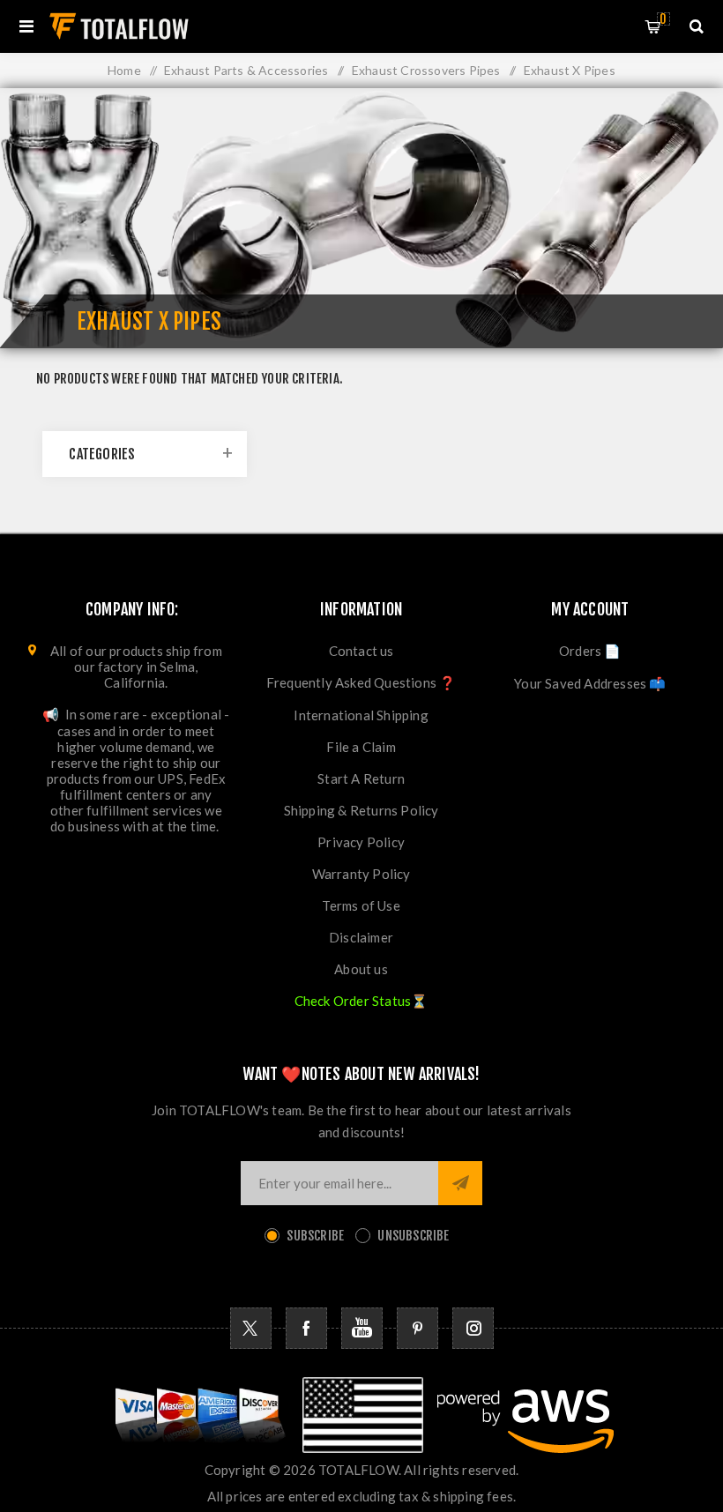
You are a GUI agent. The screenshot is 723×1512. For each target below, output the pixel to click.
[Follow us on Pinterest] (417, 1328)
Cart (663, 18)
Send (460, 1183)
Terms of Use (360, 905)
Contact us (361, 651)
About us (361, 969)
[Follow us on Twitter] (251, 1328)
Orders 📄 (590, 651)
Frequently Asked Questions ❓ (361, 682)
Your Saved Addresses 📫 (590, 683)
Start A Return (361, 778)
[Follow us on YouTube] (362, 1328)
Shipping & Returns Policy (361, 810)
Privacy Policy (361, 842)
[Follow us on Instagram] (473, 1328)
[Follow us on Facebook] (306, 1328)
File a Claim (360, 747)
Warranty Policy (361, 874)
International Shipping (361, 715)
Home (124, 70)
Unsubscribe (413, 1235)
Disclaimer (361, 937)
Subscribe (315, 1235)
